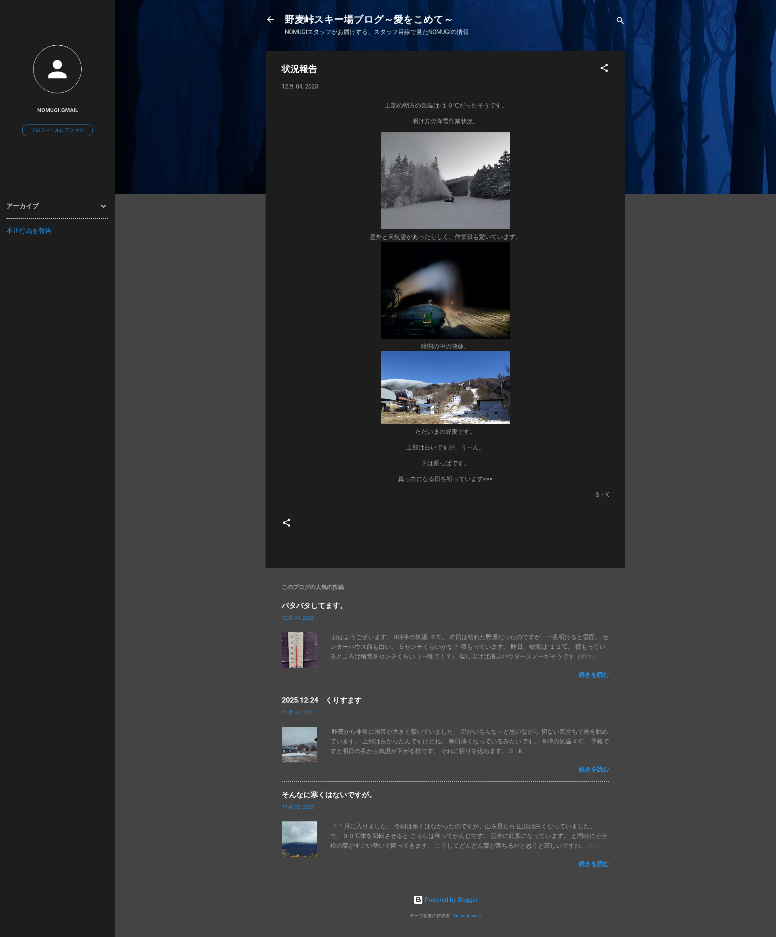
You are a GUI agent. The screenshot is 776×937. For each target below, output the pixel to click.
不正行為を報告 (29, 230)
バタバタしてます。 (314, 605)
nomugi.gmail (57, 110)
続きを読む (594, 674)
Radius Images (466, 915)
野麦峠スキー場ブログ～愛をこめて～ (369, 19)
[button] (604, 69)
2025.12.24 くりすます (322, 700)
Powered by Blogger (450, 899)
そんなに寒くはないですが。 (329, 794)
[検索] (620, 22)
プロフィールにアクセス (57, 130)
